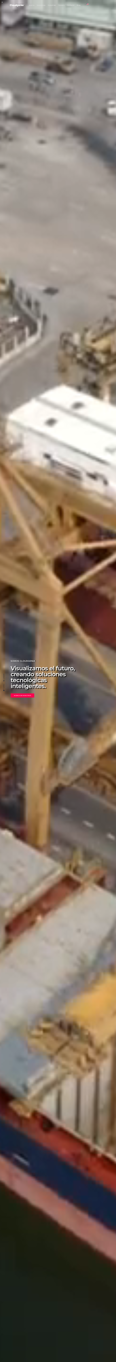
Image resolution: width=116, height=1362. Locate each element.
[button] (22, 695)
